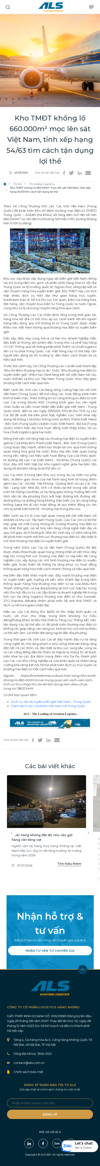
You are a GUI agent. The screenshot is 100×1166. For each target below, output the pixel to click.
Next (88, 833)
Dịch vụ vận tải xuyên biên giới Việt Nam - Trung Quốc (51, 702)
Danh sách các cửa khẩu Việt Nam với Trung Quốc (48, 706)
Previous (11, 833)
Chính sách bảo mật (28, 1072)
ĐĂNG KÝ (50, 1114)
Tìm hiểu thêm (69, 863)
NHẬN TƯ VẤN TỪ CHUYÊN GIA (50, 950)
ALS (50, 7)
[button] (79, 1146)
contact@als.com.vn (28, 1063)
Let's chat (84, 1143)
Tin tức (17, 184)
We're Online (83, 1148)
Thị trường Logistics (42, 184)
